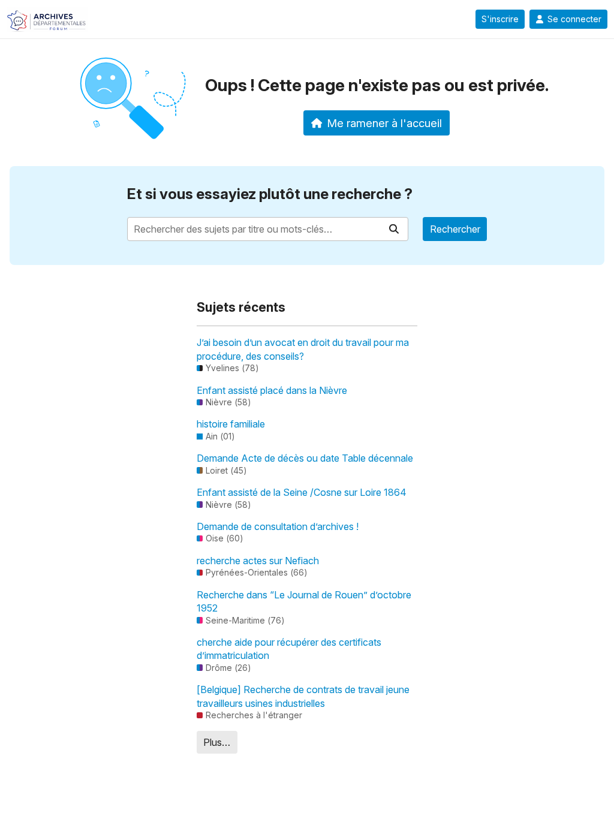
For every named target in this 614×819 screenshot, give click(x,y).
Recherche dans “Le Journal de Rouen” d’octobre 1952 (304, 601)
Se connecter (574, 19)
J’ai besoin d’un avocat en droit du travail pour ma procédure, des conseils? (303, 349)
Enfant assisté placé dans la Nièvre (272, 390)
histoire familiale (231, 424)
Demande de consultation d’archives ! (278, 526)
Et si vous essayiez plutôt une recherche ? (270, 194)
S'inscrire (500, 19)
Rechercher (455, 229)
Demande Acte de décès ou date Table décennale (305, 458)
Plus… (216, 742)
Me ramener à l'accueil (384, 123)
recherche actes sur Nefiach (258, 561)
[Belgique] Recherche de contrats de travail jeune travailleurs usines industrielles (303, 696)
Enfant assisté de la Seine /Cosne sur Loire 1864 (302, 492)
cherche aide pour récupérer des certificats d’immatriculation (289, 648)
